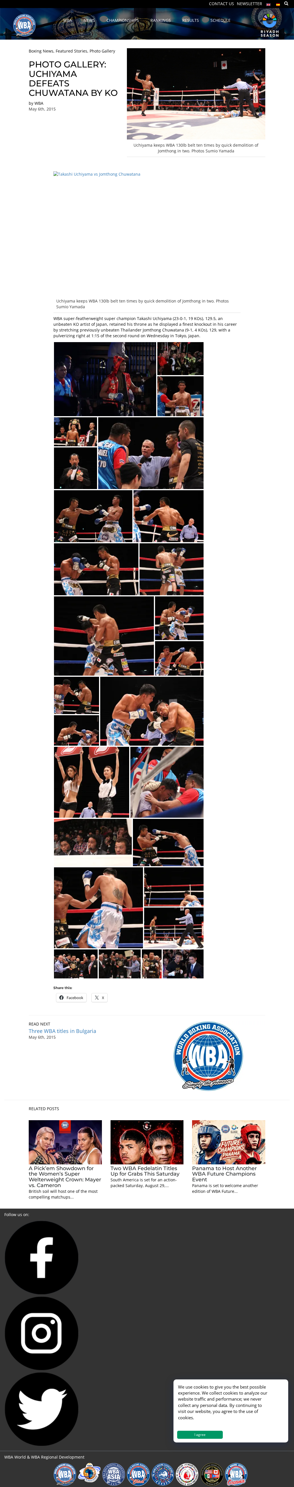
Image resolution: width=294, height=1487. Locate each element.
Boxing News (41, 51)
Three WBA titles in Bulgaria (62, 1030)
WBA (38, 103)
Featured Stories (71, 51)
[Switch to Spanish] (278, 3)
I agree (200, 1434)
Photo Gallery (102, 51)
